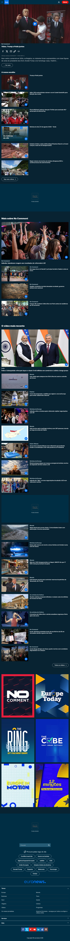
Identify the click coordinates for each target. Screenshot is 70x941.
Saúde (38, 900)
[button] (9, 179)
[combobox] (35, 845)
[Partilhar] (10, 51)
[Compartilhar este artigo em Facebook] (2, 51)
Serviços (4, 918)
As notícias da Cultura (37, 594)
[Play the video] (35, 23)
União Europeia (24, 865)
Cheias (35, 873)
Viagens (3, 903)
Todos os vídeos (60, 665)
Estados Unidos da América (42, 865)
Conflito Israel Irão (27, 856)
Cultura (38, 903)
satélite (42, 860)
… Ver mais (7, 65)
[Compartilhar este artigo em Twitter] (6, 51)
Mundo (32, 374)
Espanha (30, 869)
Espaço (32, 391)
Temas (3, 888)
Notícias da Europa (36, 409)
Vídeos (3, 907)
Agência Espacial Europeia (26, 860)
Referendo (41, 869)
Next (2, 900)
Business (4, 896)
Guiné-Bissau (34, 443)
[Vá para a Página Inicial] (6, 2)
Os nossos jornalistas (7, 911)
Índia (3, 368)
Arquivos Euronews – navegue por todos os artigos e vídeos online (51, 912)
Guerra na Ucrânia (43, 856)
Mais (2, 923)
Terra (37, 896)
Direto (65, 2)
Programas (39, 907)
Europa (3, 892)
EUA (51, 860)
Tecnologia (53, 869)
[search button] (49, 845)
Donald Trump (17, 869)
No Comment (5, 261)
